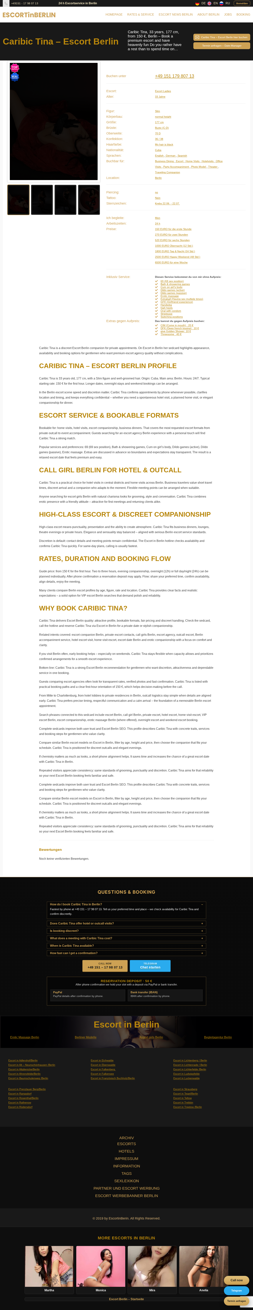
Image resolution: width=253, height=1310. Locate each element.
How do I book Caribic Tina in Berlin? (76, 904)
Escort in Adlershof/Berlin (23, 1060)
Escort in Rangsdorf (19, 1093)
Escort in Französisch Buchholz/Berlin (113, 1078)
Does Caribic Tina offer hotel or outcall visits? (82, 923)
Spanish (182, 155)
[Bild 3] (65, 200)
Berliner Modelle (85, 1037)
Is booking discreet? (64, 930)
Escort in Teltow (182, 1098)
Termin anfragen (236, 1301)
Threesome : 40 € (171, 334)
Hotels (126, 1151)
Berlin (158, 177)
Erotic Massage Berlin (24, 1037)
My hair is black (164, 144)
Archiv (126, 1138)
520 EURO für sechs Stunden (172, 240)
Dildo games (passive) (174, 293)
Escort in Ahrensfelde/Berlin (24, 1073)
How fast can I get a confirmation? (74, 953)
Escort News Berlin (176, 14)
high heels (167, 307)
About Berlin (208, 14)
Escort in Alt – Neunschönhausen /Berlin (31, 1064)
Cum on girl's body (171, 287)
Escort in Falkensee (102, 1073)
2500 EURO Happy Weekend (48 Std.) (177, 256)
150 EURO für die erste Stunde (173, 229)
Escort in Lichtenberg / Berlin (190, 1060)
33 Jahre (160, 96)
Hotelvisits (207, 161)
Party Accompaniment (176, 166)
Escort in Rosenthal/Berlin (23, 1098)
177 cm (159, 122)
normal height (163, 116)
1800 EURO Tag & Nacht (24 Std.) (175, 251)
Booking (243, 14)
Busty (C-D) (162, 127)
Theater (212, 166)
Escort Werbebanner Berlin (126, 1196)
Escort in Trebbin (183, 1102)
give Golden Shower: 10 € (176, 331)
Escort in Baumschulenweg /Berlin (28, 1078)
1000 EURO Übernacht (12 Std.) (174, 245)
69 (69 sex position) (172, 281)
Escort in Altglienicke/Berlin (24, 1069)
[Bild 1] (18, 200)
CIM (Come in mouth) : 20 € (177, 325)
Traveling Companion (167, 172)
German (170, 155)
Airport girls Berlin (151, 1037)
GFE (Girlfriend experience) (177, 301)
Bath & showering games (175, 284)
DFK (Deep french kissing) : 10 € (180, 328)
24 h (157, 223)
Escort (179, 161)
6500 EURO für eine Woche (171, 262)
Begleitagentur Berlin (218, 1037)
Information (126, 1166)
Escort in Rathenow (19, 1102)
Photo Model (198, 166)
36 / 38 (159, 138)
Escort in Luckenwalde (186, 1078)
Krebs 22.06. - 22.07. (167, 203)
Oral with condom (171, 310)
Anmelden (242, 3)
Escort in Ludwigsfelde (186, 1073)
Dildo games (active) (173, 290)
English (159, 155)
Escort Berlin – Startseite (126, 1299)
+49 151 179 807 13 (174, 75)
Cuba (158, 150)
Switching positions (172, 316)
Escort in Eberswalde (103, 1064)
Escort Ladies (163, 91)
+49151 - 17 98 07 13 (24, 3)
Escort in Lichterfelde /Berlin (189, 1069)
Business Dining (164, 161)
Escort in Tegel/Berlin (185, 1093)
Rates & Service (140, 14)
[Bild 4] (89, 200)
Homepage (114, 14)
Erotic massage (170, 295)
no (156, 192)
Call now (237, 1280)
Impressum (126, 1158)
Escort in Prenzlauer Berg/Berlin (27, 1089)
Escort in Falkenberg (103, 1069)
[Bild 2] (42, 200)
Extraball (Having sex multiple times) (182, 298)
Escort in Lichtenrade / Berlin (190, 1064)
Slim (157, 111)
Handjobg (166, 304)
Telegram (236, 1290)
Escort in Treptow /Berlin (187, 1106)
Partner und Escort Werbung (127, 1188)
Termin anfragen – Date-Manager (222, 45)
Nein (157, 197)
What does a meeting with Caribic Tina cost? (81, 938)
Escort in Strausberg (185, 1089)
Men (157, 217)
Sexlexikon (126, 1181)
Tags (126, 1173)
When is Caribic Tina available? (72, 945)
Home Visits (192, 161)
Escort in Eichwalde (102, 1060)
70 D (158, 133)
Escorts (126, 1144)
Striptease (166, 313)
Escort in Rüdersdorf (20, 1106)
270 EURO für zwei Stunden (171, 234)
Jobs (228, 14)
